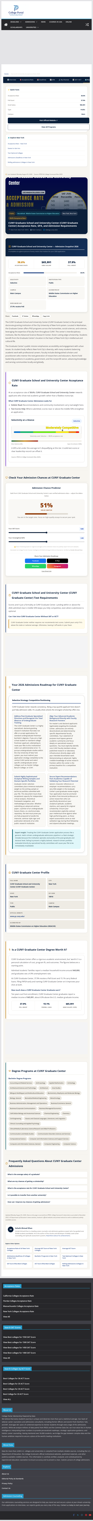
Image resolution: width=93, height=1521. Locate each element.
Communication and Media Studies (22, 1134)
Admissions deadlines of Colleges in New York (18, 1257)
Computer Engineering (52, 1144)
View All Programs (49, 127)
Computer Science (70, 1144)
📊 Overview (11, 80)
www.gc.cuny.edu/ (51, 230)
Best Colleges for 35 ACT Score (16, 1383)
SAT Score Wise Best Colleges (17, 1264)
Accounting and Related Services (21, 1083)
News (43, 22)
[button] (20, 21)
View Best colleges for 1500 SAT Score (19, 1342)
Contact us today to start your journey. (75, 1505)
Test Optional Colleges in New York (72, 1257)
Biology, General (15, 1098)
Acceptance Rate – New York (17, 144)
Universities (31, 27)
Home (6, 74)
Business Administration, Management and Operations (28, 1103)
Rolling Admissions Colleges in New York (72, 1265)
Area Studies (56, 1088)
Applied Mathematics (56, 1083)
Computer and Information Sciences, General (25, 1144)
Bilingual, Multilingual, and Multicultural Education (27, 1093)
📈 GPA (52, 80)
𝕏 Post (57, 561)
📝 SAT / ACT (77, 80)
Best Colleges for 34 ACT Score (16, 1389)
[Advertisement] (46, 47)
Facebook (15, 316)
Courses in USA (55, 22)
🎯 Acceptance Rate (26, 80)
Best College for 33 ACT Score (15, 1394)
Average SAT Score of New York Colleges (46, 1249)
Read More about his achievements (58, 1236)
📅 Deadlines (41, 80)
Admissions (30, 22)
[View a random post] (87, 24)
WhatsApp (35, 316)
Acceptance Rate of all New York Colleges (18, 1249)
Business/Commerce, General (61, 1103)
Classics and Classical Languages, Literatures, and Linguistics (45, 1119)
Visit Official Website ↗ (48, 120)
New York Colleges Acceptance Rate (18, 1311)
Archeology (71, 1083)
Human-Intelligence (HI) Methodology (39, 550)
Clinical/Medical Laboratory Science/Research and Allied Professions (33, 1129)
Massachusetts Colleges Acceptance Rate (20, 1306)
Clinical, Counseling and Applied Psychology (24, 1124)
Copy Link (46, 316)
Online (69, 22)
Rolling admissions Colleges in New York (21, 162)
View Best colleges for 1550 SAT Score (19, 1337)
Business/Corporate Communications (22, 1108)
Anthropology (40, 1083)
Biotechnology (55, 1098)
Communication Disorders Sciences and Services (54, 1134)
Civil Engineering (15, 1119)
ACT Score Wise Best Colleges (45, 1264)
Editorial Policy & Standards (12, 1479)
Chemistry (66, 1113)
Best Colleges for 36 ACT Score (16, 1378)
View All (6, 1316)
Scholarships (16, 27)
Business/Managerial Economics (50, 1108)
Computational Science (18, 1139)
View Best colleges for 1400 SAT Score (19, 1353)
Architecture (44, 1088)
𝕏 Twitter (25, 316)
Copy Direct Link (46, 571)
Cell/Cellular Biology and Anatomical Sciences (25, 1113)
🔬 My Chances (64, 80)
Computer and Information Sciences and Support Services (49, 1139)
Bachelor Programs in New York (46, 1256)
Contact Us (6, 1488)
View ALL (7, 1399)
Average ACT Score (68, 1248)
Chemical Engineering (51, 1113)
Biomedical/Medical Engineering (35, 1098)
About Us (5, 1474)
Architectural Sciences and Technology (23, 1088)
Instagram (57, 566)
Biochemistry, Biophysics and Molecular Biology (64, 1093)
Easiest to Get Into (14, 148)
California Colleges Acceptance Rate (18, 1296)
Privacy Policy (7, 1483)
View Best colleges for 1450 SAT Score (19, 1347)
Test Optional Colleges (15, 153)
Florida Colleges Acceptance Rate (17, 1301)
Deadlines (14, 22)
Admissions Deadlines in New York (19, 158)
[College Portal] (6, 24)
